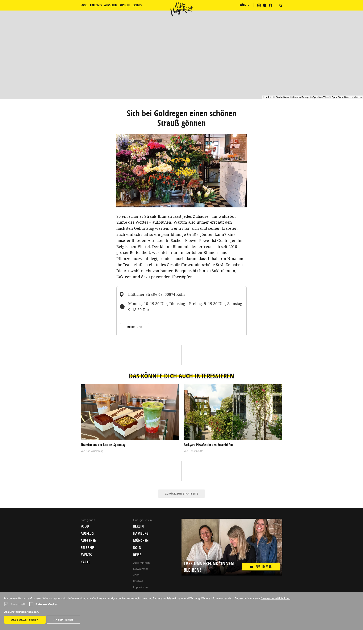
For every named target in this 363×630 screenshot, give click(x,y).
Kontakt (138, 581)
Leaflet (267, 97)
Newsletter (140, 568)
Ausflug (87, 533)
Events (86, 555)
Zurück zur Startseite (181, 493)
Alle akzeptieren (25, 619)
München (141, 540)
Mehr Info (134, 327)
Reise (137, 555)
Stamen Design (300, 97)
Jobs (136, 575)
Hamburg (141, 533)
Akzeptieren (63, 619)
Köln (137, 547)
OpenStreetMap (340, 97)
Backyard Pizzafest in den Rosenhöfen (208, 444)
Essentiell (18, 604)
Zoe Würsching (94, 450)
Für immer (263, 566)
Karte (85, 562)
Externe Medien (47, 604)
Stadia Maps (282, 97)
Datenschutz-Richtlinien (275, 598)
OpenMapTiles (320, 97)
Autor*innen (141, 562)
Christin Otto (196, 450)
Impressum (140, 587)
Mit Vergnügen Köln (181, 9)
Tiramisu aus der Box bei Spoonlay (103, 444)
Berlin (138, 526)
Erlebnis (87, 547)
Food (85, 526)
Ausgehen (88, 540)
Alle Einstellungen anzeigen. (21, 611)
